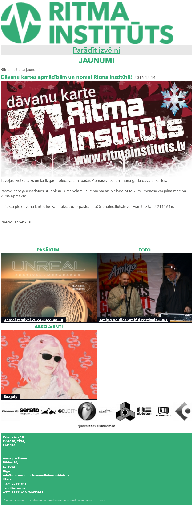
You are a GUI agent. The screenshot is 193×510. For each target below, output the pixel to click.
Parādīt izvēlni (96, 50)
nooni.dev (86, 500)
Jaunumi (97, 60)
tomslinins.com (56, 500)
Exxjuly (10, 396)
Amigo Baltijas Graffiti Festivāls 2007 (133, 319)
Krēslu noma (12, 496)
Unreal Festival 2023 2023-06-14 (33, 319)
